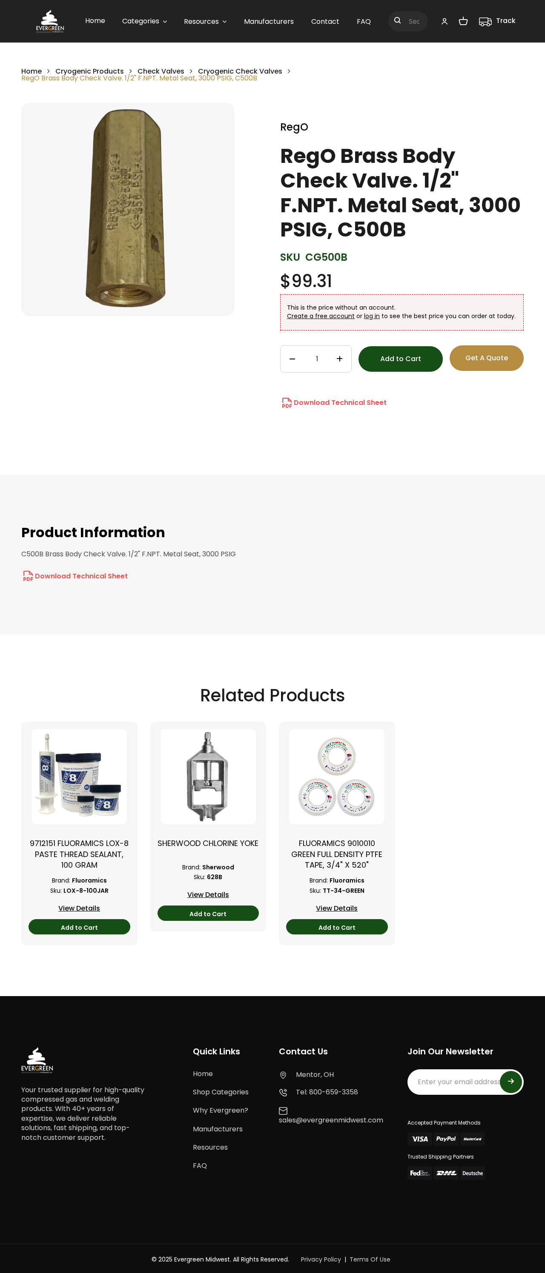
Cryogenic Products (89, 71)
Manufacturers (218, 1129)
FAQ (200, 1165)
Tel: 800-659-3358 (327, 1092)
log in (372, 316)
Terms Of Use (370, 1259)
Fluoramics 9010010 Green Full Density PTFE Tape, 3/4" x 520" (336, 854)
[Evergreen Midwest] (50, 21)
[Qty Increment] (339, 359)
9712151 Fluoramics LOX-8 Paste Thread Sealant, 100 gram (79, 854)
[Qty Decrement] (292, 359)
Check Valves (161, 71)
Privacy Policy (321, 1259)
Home (31, 71)
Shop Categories (221, 1092)
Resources (210, 1147)
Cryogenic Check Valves (240, 71)
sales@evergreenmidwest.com (331, 1120)
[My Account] (444, 21)
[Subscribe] (511, 1082)
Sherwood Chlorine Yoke (208, 843)
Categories (140, 21)
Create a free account (321, 316)
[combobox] (408, 21)
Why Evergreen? (220, 1110)
